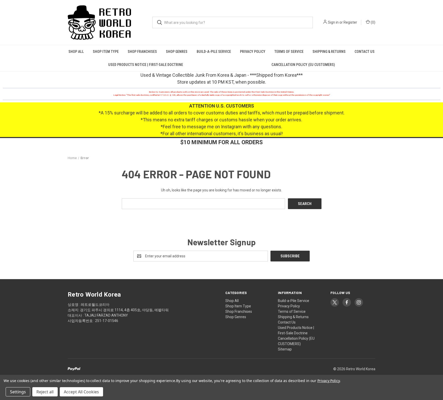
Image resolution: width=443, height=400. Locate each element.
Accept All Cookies (81, 392)
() (372, 22)
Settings (18, 392)
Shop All (76, 52)
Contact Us (365, 52)
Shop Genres (176, 52)
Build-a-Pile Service (214, 52)
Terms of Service (289, 52)
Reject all (45, 392)
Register (350, 22)
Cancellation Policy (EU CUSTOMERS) (303, 65)
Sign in (333, 22)
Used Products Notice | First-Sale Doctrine (145, 65)
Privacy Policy (252, 52)
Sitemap (285, 349)
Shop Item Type (106, 52)
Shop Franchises (142, 52)
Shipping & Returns (329, 52)
